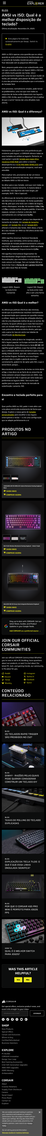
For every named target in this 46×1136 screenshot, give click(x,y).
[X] (3, 1020)
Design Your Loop (9, 1059)
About (4, 1083)
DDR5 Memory (8, 1070)
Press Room (7, 1097)
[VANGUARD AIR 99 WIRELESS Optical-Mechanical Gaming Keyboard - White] (15, 478)
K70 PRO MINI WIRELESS (27, 164)
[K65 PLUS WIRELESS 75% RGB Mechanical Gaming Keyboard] (23, 538)
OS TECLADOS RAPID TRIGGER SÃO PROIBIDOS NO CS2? (21, 735)
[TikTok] (7, 1020)
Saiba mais (11, 491)
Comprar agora (13, 494)
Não (27, 979)
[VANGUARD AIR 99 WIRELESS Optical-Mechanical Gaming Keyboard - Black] (23, 461)
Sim (18, 979)
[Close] (39, 1112)
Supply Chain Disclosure (12, 1089)
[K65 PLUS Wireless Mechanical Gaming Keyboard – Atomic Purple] (23, 521)
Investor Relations (9, 1086)
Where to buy (7, 1037)
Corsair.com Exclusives (11, 1034)
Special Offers (7, 1031)
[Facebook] (12, 1020)
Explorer (5, 1103)
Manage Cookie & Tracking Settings (15, 1133)
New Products (7, 1029)
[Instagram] (17, 1020)
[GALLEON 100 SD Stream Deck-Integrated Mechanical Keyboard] (23, 580)
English (8, 44)
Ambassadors (7, 1073)
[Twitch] (26, 1020)
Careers (5, 1092)
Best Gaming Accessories (12, 1062)
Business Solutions (10, 1043)
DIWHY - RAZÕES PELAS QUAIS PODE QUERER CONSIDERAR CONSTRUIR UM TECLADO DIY (22, 779)
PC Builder (6, 1053)
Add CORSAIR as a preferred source (24, 630)
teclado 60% (32, 225)
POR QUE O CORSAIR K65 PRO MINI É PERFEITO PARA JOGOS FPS (21, 909)
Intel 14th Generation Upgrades (15, 1064)
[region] (21, 1122)
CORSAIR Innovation (10, 1056)
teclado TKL (16, 225)
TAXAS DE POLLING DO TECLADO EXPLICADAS (23, 821)
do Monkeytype (18, 335)
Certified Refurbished (10, 1040)
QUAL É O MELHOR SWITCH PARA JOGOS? (20, 952)
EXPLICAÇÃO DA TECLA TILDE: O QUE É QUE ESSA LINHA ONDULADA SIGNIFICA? (22, 865)
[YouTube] (21, 1020)
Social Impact (7, 1095)
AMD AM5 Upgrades (10, 1067)
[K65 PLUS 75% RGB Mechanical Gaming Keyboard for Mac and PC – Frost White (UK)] (15, 538)
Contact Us (6, 1100)
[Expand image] (23, 131)
